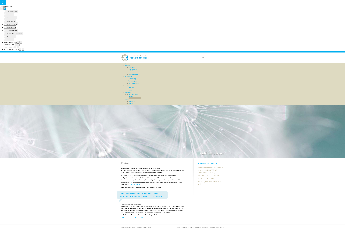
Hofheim (216, 176)
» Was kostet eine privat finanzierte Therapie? (134, 218)
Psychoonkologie (202, 167)
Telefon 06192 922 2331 (183, 227)
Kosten (203, 170)
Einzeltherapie (202, 179)
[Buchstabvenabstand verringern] (20, 49)
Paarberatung (203, 173)
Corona (210, 176)
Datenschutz (205, 227)
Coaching (211, 178)
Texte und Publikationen (195, 227)
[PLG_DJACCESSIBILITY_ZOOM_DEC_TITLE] (18, 42)
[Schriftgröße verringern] (16, 45)
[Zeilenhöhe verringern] (15, 47)
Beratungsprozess (211, 167)
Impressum (212, 227)
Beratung (201, 181)
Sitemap (222, 227)
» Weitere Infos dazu (135, 184)
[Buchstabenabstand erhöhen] (23, 49)
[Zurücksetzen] (1, 8)
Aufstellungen (212, 173)
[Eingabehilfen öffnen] (3, 2)
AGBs (217, 227)
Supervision (211, 170)
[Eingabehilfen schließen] (4, 8)
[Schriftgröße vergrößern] (18, 45)
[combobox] (210, 57)
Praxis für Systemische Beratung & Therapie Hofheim (138, 227)
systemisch (203, 175)
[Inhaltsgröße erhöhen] (21, 42)
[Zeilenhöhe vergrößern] (18, 47)
